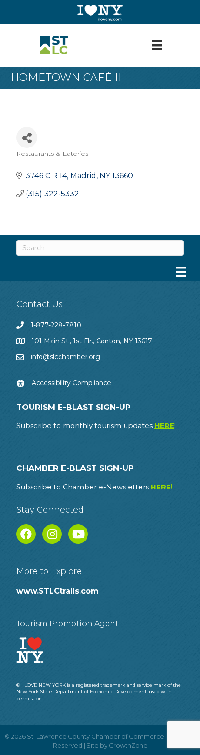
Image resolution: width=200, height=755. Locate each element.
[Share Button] (26, 137)
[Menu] (157, 45)
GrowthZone (128, 745)
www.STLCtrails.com (57, 591)
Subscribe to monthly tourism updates (96, 425)
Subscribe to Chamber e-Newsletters (94, 486)
